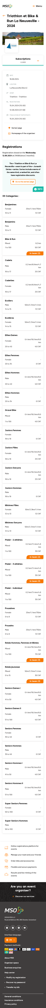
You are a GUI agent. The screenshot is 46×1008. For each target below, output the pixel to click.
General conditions (13, 996)
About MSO (9, 958)
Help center (10, 973)
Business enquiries (13, 968)
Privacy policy (11, 1004)
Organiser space (12, 963)
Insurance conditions (14, 1000)
